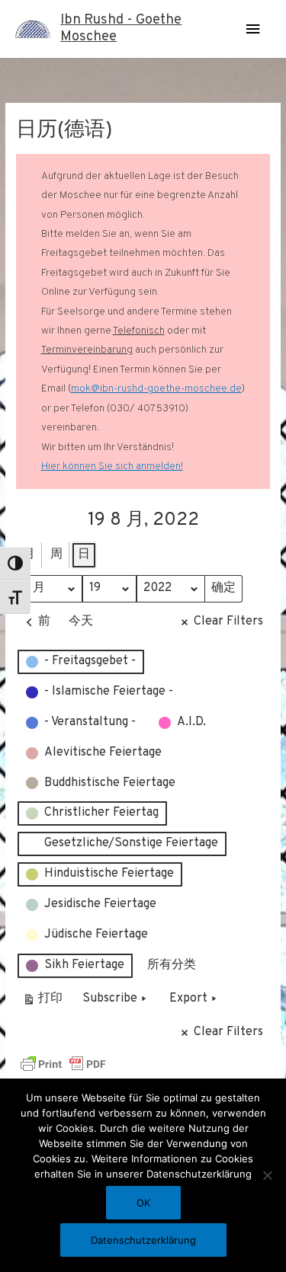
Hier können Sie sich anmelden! (112, 466)
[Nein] (267, 1175)
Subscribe (109, 998)
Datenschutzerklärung (143, 1240)
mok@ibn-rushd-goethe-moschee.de (156, 388)
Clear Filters (228, 621)
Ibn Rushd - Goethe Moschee (121, 28)
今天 (81, 621)
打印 (42, 1002)
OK (143, 1203)
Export (188, 998)
